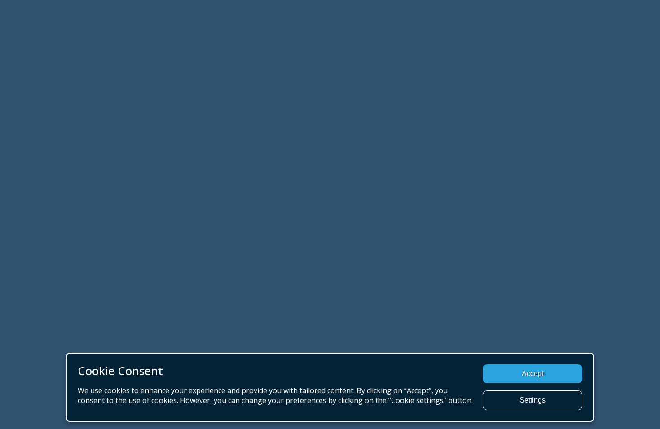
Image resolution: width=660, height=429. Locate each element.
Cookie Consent (120, 371)
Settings (532, 400)
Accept (533, 373)
